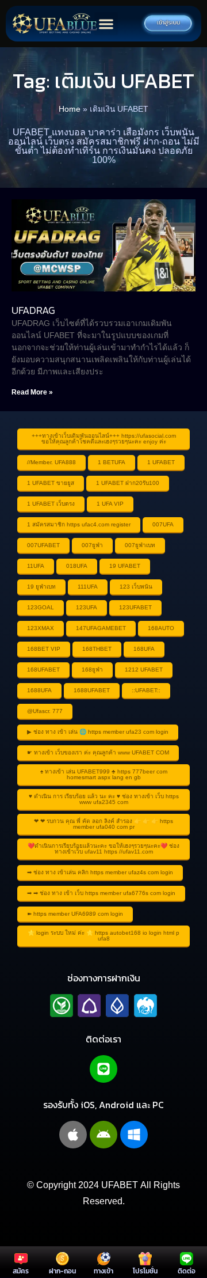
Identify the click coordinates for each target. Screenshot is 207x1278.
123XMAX (40, 628)
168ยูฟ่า (92, 669)
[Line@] (103, 1069)
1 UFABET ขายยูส (50, 483)
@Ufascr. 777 (45, 711)
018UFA (76, 566)
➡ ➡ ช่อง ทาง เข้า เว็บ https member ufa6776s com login (101, 893)
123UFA (86, 607)
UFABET (119, 1185)
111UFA (88, 586)
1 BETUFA (111, 462)
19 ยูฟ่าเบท (41, 586)
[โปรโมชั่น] (145, 1258)
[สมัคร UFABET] (21, 1258)
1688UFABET (92, 690)
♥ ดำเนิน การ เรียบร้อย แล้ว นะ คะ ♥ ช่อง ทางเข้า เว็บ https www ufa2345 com (104, 799)
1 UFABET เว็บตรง (51, 503)
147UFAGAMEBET (101, 628)
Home (69, 109)
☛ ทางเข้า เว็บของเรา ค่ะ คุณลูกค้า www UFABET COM (98, 752)
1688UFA (39, 690)
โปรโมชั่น (145, 1271)
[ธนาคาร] (103, 1005)
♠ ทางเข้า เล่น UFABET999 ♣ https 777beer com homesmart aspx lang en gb (103, 774)
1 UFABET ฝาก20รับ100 (127, 483)
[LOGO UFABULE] (55, 24)
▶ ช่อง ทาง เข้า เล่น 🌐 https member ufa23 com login (97, 732)
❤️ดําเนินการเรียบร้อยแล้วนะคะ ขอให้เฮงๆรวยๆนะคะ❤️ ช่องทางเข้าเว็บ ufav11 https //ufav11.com (103, 849)
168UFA (144, 649)
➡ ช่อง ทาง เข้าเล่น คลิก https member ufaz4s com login (100, 872)
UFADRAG (33, 310)
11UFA (35, 566)
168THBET (97, 649)
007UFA (163, 524)
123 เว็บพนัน (136, 586)
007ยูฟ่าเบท (140, 545)
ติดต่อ (186, 1271)
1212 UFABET (144, 669)
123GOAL (40, 607)
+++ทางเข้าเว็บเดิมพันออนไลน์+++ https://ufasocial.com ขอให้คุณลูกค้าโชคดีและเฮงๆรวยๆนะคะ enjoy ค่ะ (104, 439)
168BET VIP (43, 649)
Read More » (32, 392)
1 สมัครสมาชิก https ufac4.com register (79, 524)
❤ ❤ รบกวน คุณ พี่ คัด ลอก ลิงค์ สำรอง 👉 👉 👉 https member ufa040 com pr (103, 824)
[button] (106, 24)
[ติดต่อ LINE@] (186, 1258)
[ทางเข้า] (103, 1258)
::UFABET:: (146, 690)
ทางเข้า (103, 1271)
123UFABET (135, 607)
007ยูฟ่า (92, 545)
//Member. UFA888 (51, 462)
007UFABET (43, 545)
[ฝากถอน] (62, 1258)
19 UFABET (124, 566)
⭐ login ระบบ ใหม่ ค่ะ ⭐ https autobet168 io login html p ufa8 (103, 936)
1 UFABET (161, 462)
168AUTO (161, 628)
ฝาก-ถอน (62, 1271)
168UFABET (43, 669)
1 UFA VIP (110, 503)
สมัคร (21, 1271)
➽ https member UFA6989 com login (75, 914)
